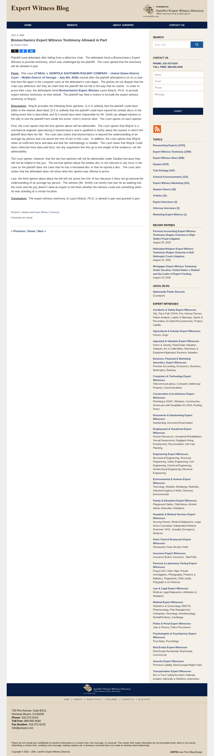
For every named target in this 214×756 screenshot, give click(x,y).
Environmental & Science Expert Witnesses (172, 481)
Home (27, 25)
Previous (18, 231)
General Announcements (170, 176)
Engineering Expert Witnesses (170, 454)
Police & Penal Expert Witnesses (172, 623)
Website (72, 25)
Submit (178, 111)
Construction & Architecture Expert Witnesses (173, 395)
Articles (160, 195)
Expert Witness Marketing (171, 183)
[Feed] (157, 129)
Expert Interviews (165, 201)
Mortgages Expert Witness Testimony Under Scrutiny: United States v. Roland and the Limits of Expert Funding (176, 270)
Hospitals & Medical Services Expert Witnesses (174, 516)
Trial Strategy (164, 170)
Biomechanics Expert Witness (79, 90)
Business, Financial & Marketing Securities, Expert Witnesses (172, 360)
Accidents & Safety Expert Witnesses (174, 309)
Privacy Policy (94, 699)
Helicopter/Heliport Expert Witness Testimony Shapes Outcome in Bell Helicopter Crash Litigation (173, 252)
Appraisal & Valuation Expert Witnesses (176, 341)
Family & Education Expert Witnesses (175, 500)
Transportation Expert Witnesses (172, 671)
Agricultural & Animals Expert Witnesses (176, 331)
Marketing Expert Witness (170, 214)
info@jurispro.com (22, 728)
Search (197, 44)
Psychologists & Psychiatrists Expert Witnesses (174, 635)
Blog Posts (144, 699)
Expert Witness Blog (40, 9)
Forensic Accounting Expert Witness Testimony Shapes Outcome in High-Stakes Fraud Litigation (174, 235)
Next (41, 231)
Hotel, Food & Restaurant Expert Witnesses (172, 541)
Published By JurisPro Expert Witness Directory (173, 10)
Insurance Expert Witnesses (169, 553)
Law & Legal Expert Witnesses (170, 588)
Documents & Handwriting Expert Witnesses (172, 417)
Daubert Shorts (164, 189)
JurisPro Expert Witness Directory (53, 751)
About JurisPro (123, 25)
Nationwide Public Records (169, 291)
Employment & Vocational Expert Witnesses (172, 431)
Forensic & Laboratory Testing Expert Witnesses (175, 565)
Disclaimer (111, 699)
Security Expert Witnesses (168, 661)
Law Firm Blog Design (186, 752)
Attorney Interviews (166, 208)
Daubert (25, 212)
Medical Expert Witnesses (168, 602)
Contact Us (176, 25)
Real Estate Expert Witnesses (170, 647)
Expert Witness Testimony (47, 212)
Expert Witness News (168, 157)
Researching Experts (169, 145)
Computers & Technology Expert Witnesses (172, 378)
